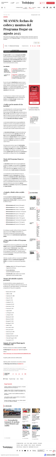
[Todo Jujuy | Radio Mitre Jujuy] (50, 8)
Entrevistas (38, 445)
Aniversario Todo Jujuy (33, 447)
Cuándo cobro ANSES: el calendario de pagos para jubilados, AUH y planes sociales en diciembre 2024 (15, 391)
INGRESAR (43, 3)
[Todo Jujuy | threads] (27, 450)
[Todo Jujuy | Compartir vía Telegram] (37, 46)
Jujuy (26, 7)
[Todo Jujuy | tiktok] (30, 450)
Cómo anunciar (54, 450)
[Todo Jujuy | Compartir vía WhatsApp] (35, 46)
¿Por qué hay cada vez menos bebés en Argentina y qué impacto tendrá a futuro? (15, 397)
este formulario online (17, 275)
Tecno (29, 445)
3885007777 (20, 364)
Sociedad (26, 445)
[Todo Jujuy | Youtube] (25, 450)
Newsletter (31, 8)
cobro (18, 379)
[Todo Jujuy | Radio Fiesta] (54, 8)
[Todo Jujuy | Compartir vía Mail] (39, 46)
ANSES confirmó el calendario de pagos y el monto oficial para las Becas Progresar (15, 387)
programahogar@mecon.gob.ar (13, 271)
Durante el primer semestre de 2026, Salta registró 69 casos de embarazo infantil (15, 401)
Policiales (25, 8)
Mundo (39, 7)
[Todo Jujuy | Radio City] (47, 8)
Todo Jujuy (5, 14)
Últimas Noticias (19, 7)
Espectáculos (19, 447)
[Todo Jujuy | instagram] (19, 450)
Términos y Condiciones (34, 450)
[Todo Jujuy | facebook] (17, 450)
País (30, 7)
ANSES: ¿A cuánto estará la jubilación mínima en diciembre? (14, 394)
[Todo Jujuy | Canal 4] (44, 8)
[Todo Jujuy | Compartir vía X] (33, 46)
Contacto (50, 450)
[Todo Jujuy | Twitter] (22, 450)
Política (34, 7)
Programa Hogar (7, 61)
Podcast (33, 445)
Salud (22, 445)
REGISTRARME (51, 3)
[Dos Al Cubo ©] (49, 455)
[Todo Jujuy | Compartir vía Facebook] (30, 46)
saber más (34, 102)
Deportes (35, 443)
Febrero (21, 379)
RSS (47, 450)
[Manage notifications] (53, 451)
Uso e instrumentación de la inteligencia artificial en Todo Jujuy (41, 451)
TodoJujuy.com (14, 349)
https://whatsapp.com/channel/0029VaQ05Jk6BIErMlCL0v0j (17, 353)
